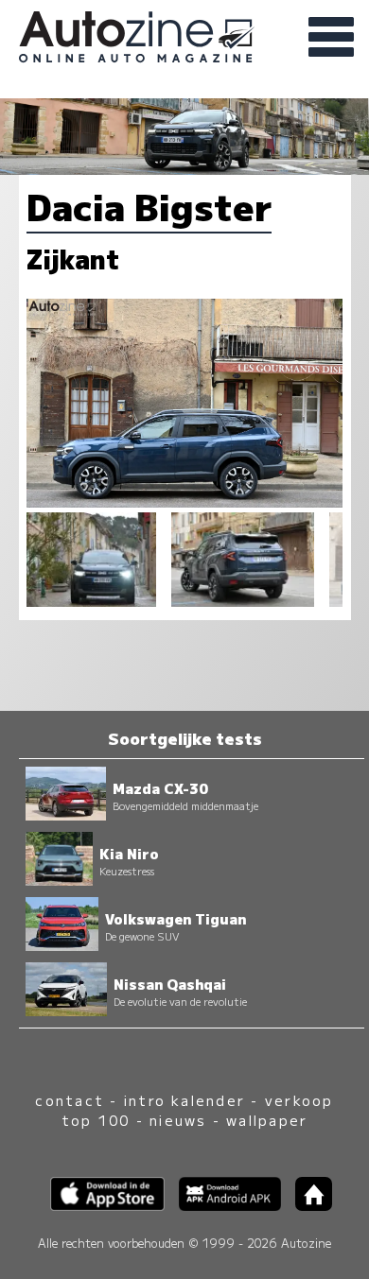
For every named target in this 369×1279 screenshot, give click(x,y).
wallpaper (267, 1120)
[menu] (331, 37)
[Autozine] (184, 34)
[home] (306, 1205)
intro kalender (184, 1100)
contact (69, 1100)
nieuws (177, 1120)
